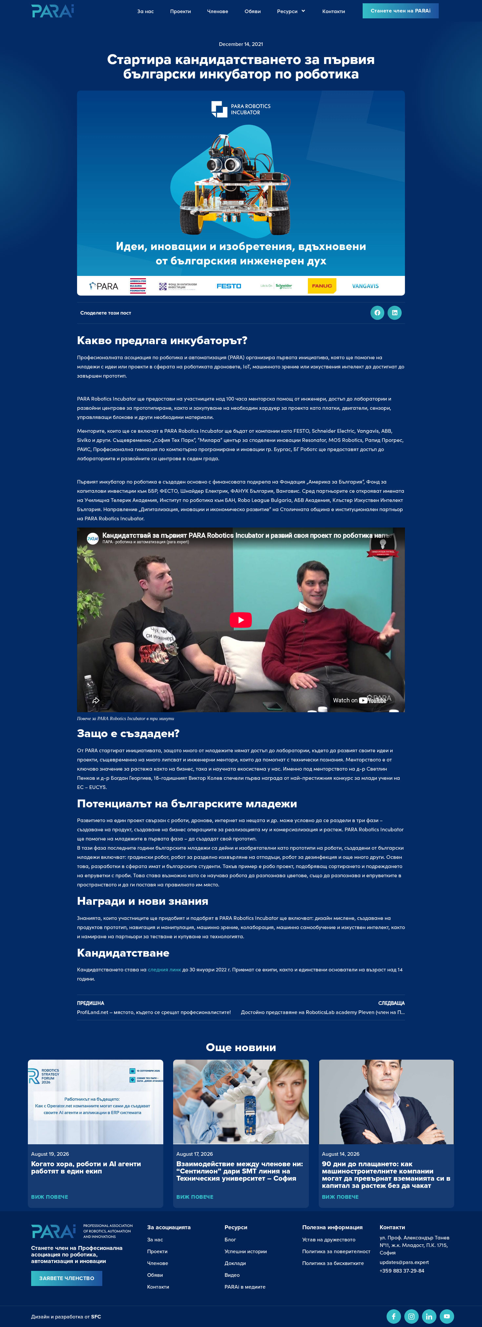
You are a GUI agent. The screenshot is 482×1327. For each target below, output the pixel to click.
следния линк (164, 969)
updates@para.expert (404, 1262)
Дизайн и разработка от (66, 1316)
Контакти (333, 11)
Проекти (180, 11)
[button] (378, 313)
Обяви (253, 11)
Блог (230, 1239)
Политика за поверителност (336, 1251)
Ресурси (287, 11)
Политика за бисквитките (333, 1263)
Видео (232, 1274)
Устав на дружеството (328, 1239)
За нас (145, 11)
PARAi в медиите (245, 1286)
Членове (217, 11)
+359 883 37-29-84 (402, 1270)
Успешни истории (246, 1251)
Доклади (235, 1263)
